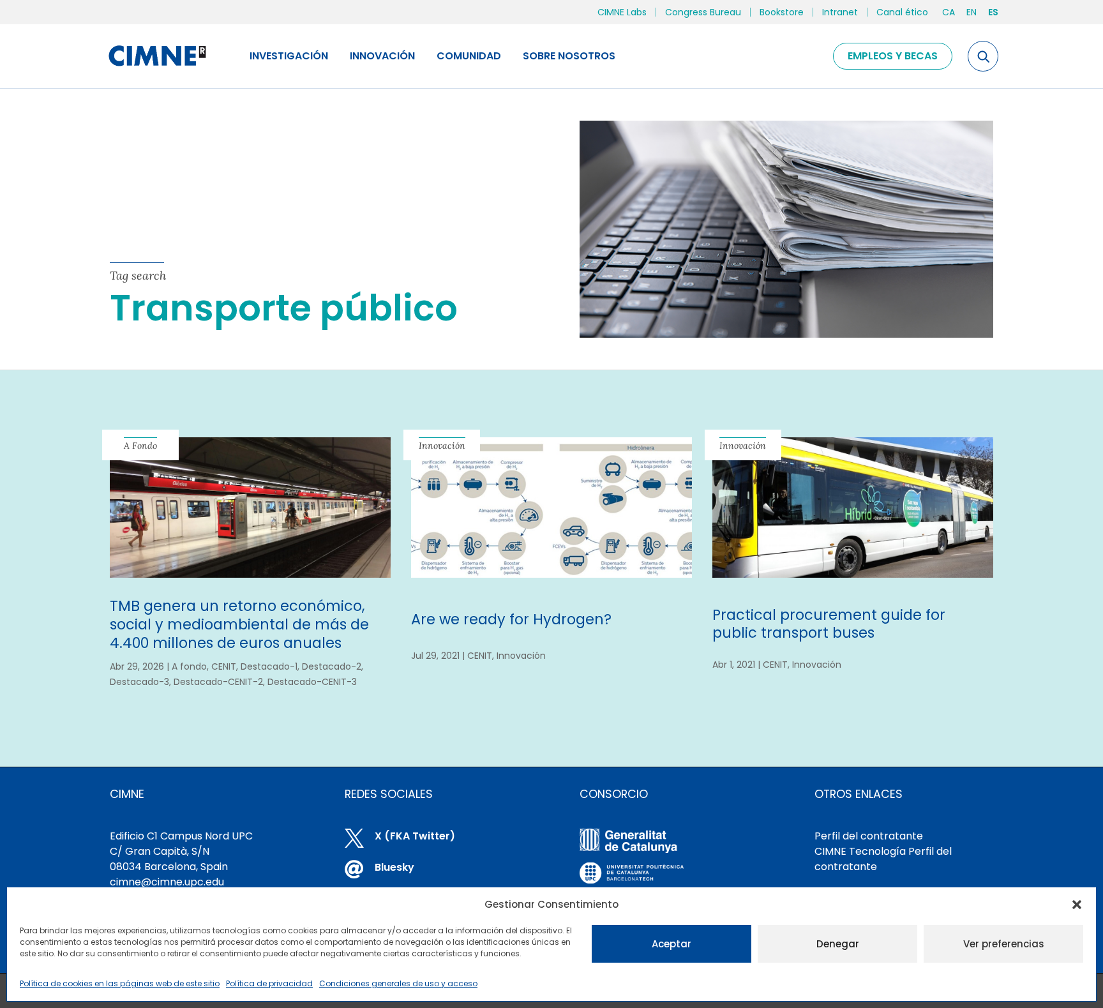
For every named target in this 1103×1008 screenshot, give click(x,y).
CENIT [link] (223, 666)
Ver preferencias (1003, 944)
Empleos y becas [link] (893, 56)
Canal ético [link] (902, 12)
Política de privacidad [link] (269, 983)
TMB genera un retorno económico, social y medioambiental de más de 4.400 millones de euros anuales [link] (239, 624)
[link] (157, 56)
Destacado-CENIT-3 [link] (312, 681)
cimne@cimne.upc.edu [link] (167, 882)
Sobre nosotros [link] (569, 56)
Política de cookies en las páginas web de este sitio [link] (120, 983)
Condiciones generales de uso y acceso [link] (398, 983)
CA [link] (948, 12)
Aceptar (671, 944)
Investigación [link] (289, 56)
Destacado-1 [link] (269, 666)
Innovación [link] (382, 56)
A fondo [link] (189, 666)
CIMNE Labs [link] (622, 12)
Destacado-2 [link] (331, 666)
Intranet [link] (840, 12)
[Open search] (983, 56)
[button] (1076, 904)
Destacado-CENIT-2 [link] (218, 681)
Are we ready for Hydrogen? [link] (511, 619)
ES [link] (993, 12)
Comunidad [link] (469, 56)
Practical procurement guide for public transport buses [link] (828, 624)
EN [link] (971, 12)
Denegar (837, 944)
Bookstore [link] (782, 12)
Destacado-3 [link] (139, 681)
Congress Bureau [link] (703, 12)
